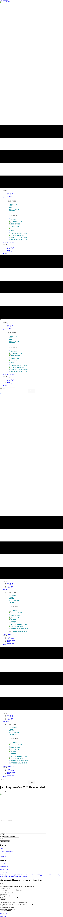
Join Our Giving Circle (6, 854)
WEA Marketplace (5, 856)
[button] (31, 391)
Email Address (6, 892)
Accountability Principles (15, 210)
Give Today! (3, 848)
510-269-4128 (3, 913)
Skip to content (4, 0)
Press (11, 207)
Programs (13, 204)
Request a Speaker (5, 869)
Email (1, 883)
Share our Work (4, 866)
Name (2, 834)
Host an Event (3, 863)
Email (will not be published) (8, 836)
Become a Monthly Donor (7, 851)
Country (5, 896)
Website (2, 838)
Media (11, 206)
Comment (3, 833)
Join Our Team (4, 872)
